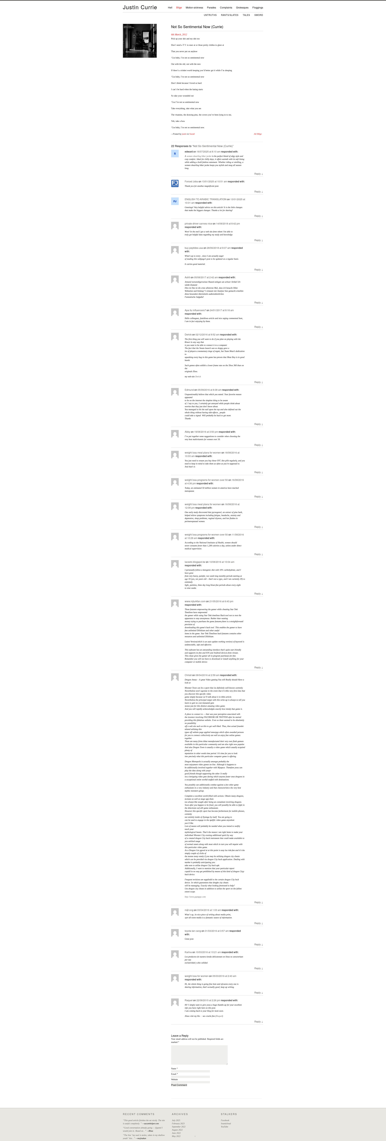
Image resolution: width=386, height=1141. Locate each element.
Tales (246, 14)
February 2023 (178, 1123)
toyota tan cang (193, 931)
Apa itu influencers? (195, 310)
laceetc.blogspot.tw (195, 562)
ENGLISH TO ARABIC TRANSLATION (205, 199)
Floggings (257, 7)
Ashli (187, 277)
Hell (170, 7)
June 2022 (176, 1133)
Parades (211, 7)
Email (174, 1074)
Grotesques (242, 7)
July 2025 (176, 1120)
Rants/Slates (229, 14)
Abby (187, 431)
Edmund (189, 389)
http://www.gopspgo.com (195, 897)
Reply (258, 173)
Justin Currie (140, 7)
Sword (258, 14)
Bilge (179, 7)
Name (174, 1068)
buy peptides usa (194, 248)
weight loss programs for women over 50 (206, 480)
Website (174, 1079)
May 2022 (176, 1136)
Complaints (226, 7)
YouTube (224, 1127)
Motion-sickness (194, 7)
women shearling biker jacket (199, 156)
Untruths (210, 14)
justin (184, 134)
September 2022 (178, 1127)
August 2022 (177, 1130)
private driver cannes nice (198, 223)
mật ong (189, 910)
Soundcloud (226, 1123)
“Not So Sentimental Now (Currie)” (213, 146)
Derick (188, 334)
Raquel (189, 1000)
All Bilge (258, 134)
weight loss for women (197, 976)
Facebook (225, 1120)
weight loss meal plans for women (203, 452)
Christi (188, 675)
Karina (188, 952)
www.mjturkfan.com (195, 601)
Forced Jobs (191, 181)
